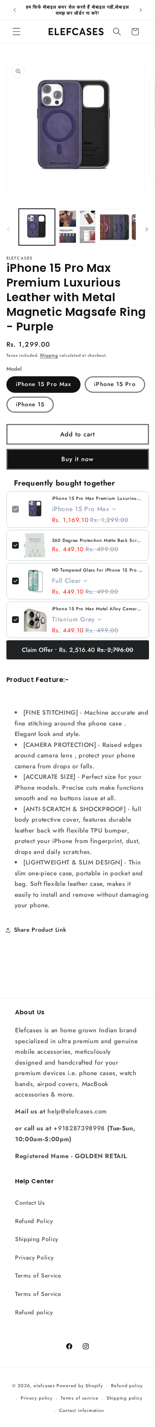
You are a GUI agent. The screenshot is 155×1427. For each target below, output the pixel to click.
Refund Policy (34, 1221)
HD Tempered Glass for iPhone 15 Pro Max (97, 570)
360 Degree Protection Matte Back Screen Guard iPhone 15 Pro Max (97, 540)
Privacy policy (37, 1398)
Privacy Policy (34, 1258)
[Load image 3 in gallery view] (118, 227)
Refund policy (34, 1312)
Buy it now (77, 458)
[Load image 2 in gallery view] (77, 227)
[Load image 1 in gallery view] (37, 227)
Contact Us (30, 1203)
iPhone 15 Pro (114, 384)
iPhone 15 (30, 404)
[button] (17, 32)
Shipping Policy (36, 1239)
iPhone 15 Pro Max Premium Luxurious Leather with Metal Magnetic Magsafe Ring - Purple (97, 498)
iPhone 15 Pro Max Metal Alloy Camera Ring (97, 608)
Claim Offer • (77, 650)
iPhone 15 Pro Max (43, 384)
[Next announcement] (140, 10)
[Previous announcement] (14, 10)
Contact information (81, 1410)
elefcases (44, 1386)
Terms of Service (38, 1276)
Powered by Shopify (79, 1386)
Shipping (49, 355)
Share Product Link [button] (40, 930)
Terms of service (79, 1398)
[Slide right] (146, 229)
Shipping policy (124, 1398)
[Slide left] (8, 229)
